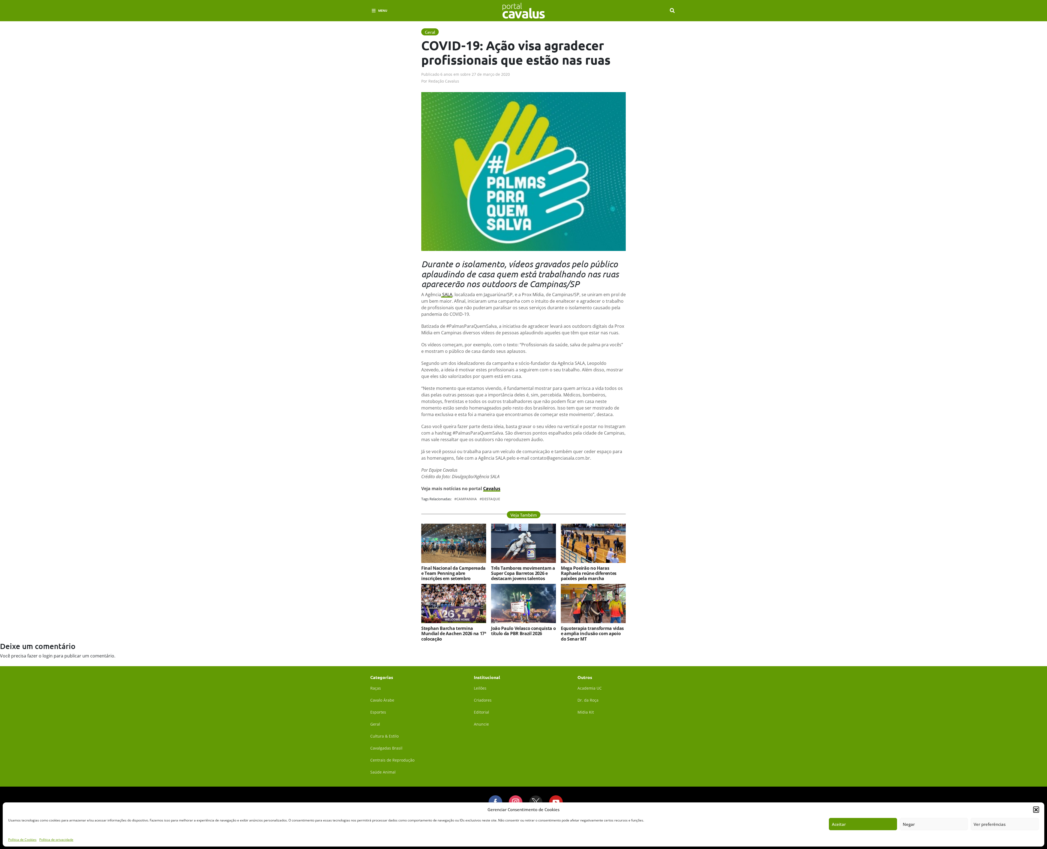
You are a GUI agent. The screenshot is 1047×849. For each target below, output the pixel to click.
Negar (909, 824)
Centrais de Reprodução (392, 760)
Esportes (378, 712)
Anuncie (481, 724)
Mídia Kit (585, 712)
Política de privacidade (56, 839)
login (48, 656)
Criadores (483, 700)
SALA (446, 295)
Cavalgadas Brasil (386, 748)
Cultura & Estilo (384, 736)
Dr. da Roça (587, 700)
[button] (1036, 809)
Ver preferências (990, 824)
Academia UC (589, 688)
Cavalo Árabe (382, 700)
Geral (375, 724)
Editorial (481, 712)
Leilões (480, 688)
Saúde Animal (383, 772)
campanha (466, 499)
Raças (375, 688)
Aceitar (839, 824)
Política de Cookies (22, 839)
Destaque (491, 499)
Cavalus (491, 489)
